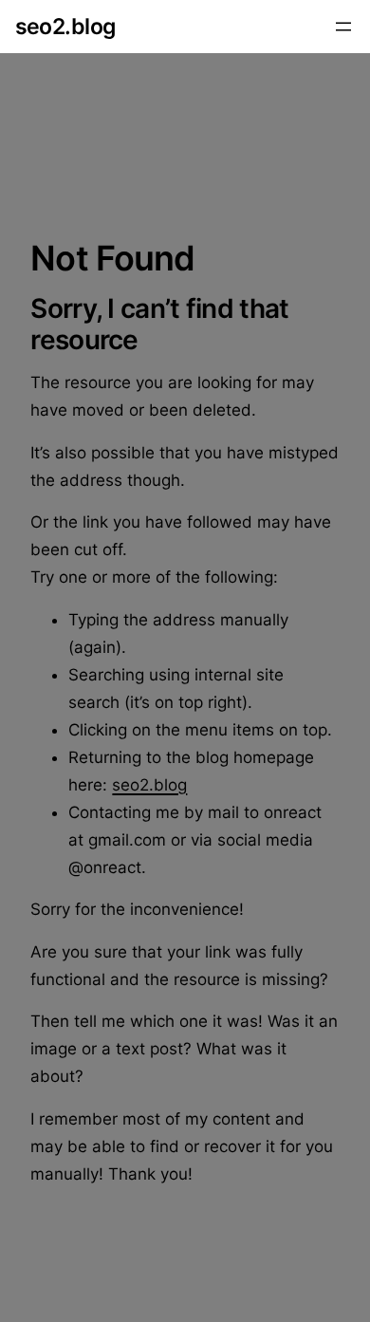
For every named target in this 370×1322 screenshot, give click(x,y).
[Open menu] (343, 26)
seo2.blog (65, 26)
